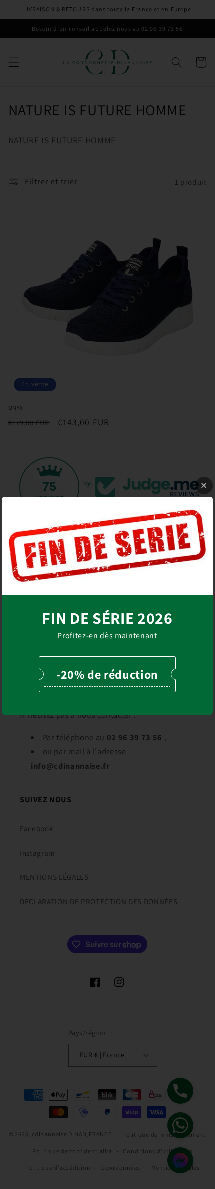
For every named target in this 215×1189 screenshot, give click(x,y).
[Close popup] (204, 485)
